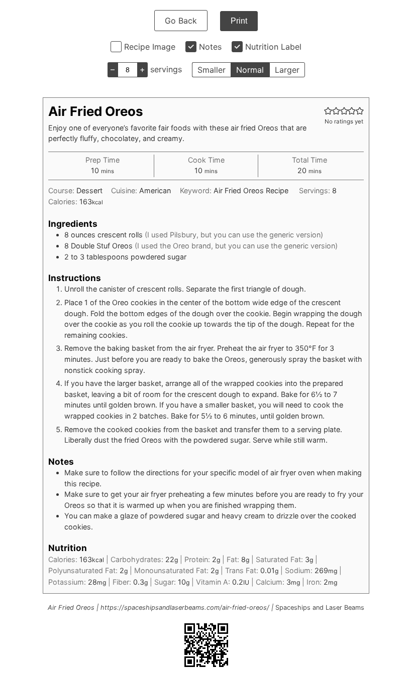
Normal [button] (250, 70)
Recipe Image (149, 47)
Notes (210, 47)
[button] (328, 110)
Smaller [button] (211, 70)
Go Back (181, 21)
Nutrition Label (273, 47)
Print (239, 21)
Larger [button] (287, 70)
